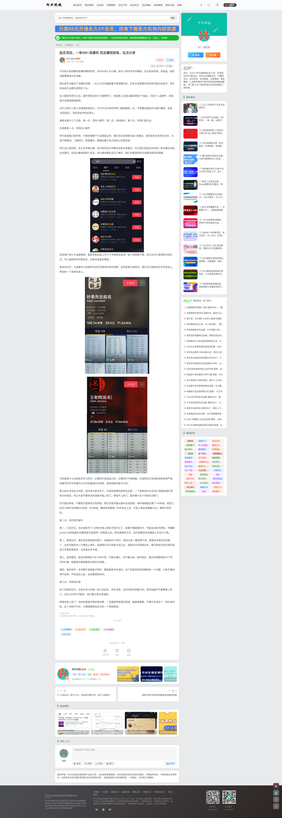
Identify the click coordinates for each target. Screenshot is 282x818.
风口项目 (190, 487)
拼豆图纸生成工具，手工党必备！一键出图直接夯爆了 (211, 324)
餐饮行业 (190, 478)
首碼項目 (217, 470)
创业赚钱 (146, 4)
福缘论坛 (115, 791)
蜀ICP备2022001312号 (115, 798)
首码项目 (204, 474)
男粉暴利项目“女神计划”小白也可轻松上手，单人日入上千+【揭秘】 (211, 171)
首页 (59, 44)
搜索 (173, 17)
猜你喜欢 (197, 300)
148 (96, 674)
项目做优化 (190, 491)
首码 (218, 474)
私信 (171, 59)
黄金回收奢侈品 (218, 440)
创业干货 (122, 4)
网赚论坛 (147, 791)
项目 (204, 491)
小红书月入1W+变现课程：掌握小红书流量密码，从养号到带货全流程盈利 (211, 248)
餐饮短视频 (217, 478)
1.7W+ (83, 674)
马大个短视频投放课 (191, 470)
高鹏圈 (190, 453)
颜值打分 (217, 487)
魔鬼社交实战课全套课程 (218, 445)
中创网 (105, 791)
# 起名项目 (66, 634)
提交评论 (170, 763)
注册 (214, 54)
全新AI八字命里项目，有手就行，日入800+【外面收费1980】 (212, 235)
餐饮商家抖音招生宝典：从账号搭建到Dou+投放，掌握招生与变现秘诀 (212, 158)
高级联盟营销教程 (218, 457)
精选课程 (89, 4)
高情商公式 (204, 461)
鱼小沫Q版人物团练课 (204, 445)
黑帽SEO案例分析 (204, 440)
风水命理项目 (217, 482)
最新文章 (187, 300)
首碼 (190, 474)
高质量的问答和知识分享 (191, 457)
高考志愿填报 (204, 457)
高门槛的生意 (204, 453)
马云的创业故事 (204, 470)
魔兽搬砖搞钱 (204, 449)
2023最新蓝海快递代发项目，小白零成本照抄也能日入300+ (211, 273)
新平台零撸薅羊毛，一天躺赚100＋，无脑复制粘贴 (212, 208)
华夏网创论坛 (159, 791)
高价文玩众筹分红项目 (191, 466)
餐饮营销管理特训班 (204, 478)
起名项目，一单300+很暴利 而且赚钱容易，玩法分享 (97, 52)
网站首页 (77, 4)
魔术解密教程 (190, 449)
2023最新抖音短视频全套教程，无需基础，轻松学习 (211, 261)
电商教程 (158, 4)
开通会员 (231, 5)
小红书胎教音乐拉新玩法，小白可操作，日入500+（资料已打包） (211, 197)
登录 (197, 54)
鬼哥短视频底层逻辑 (218, 449)
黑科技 (190, 440)
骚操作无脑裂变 (204, 466)
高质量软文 (217, 453)
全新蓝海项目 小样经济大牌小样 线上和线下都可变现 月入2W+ (211, 133)
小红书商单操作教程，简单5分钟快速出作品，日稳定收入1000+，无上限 (211, 222)
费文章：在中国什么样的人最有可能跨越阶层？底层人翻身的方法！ (217, 318)
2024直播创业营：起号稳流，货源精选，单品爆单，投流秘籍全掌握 (211, 145)
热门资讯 (207, 300)
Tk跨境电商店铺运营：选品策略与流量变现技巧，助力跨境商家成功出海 (211, 286)
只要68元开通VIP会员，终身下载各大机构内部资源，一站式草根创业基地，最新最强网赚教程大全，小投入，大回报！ (115, 37)
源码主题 (169, 4)
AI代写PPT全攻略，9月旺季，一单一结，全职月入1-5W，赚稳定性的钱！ (211, 120)
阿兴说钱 (71, 58)
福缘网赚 (125, 791)
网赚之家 (136, 791)
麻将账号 (190, 445)
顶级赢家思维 (217, 491)
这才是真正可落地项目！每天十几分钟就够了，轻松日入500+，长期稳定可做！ (223, 380)
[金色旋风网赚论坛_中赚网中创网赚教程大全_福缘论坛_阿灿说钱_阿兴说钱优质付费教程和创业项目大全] (54, 4)
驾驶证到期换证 (218, 466)
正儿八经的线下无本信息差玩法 (212, 106)
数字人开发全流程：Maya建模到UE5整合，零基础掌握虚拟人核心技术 (212, 184)
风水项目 (204, 482)
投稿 (179, 4)
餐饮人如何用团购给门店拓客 (191, 482)
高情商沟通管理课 (191, 461)
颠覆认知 (204, 487)
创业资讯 (134, 4)
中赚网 (96, 791)
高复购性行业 (217, 461)
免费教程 (111, 4)
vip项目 (100, 4)
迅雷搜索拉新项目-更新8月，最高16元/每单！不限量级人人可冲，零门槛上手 (222, 312)
